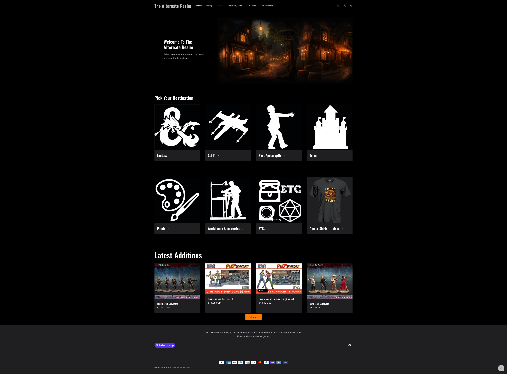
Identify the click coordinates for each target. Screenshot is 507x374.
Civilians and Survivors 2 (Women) (276, 298)
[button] (209, 6)
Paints (161, 229)
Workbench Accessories (224, 229)
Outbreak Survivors (319, 303)
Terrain (314, 155)
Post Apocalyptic (270, 155)
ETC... (262, 229)
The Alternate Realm (168, 367)
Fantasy (162, 155)
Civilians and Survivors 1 (220, 298)
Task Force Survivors (167, 303)
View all (254, 317)
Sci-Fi (212, 155)
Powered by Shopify (184, 367)
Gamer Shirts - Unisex (325, 229)
